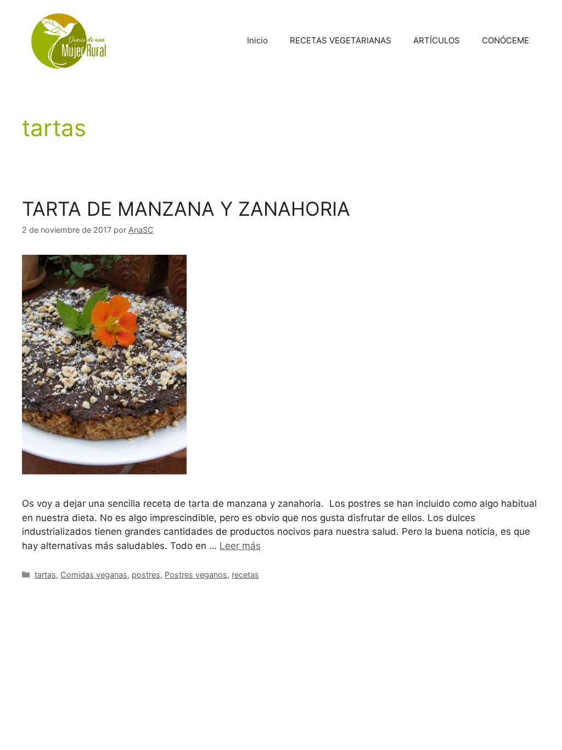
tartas (45, 574)
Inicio (257, 40)
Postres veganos (196, 574)
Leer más (240, 545)
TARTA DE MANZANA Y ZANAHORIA (186, 208)
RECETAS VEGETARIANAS (340, 40)
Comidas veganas (93, 574)
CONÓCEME (505, 40)
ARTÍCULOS (436, 40)
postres (146, 574)
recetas (245, 574)
